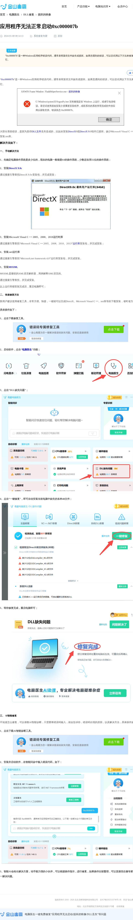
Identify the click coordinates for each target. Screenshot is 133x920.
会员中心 (122, 6)
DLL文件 (36, 131)
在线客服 (120, 906)
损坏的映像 (74, 91)
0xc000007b (7, 79)
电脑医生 (14, 14)
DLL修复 (28, 14)
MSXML (13, 267)
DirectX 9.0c (15, 168)
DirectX (72, 131)
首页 (64, 6)
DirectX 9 (85, 131)
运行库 (76, 243)
